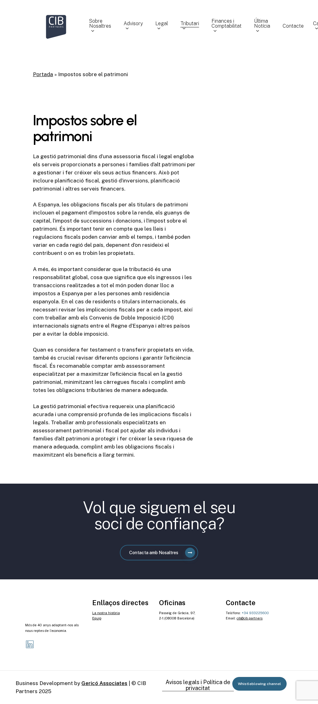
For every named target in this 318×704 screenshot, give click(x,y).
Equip (96, 618)
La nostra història (106, 613)
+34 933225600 (255, 613)
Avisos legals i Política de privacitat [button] (198, 685)
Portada (43, 74)
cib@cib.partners (249, 618)
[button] (159, 552)
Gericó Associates (104, 683)
